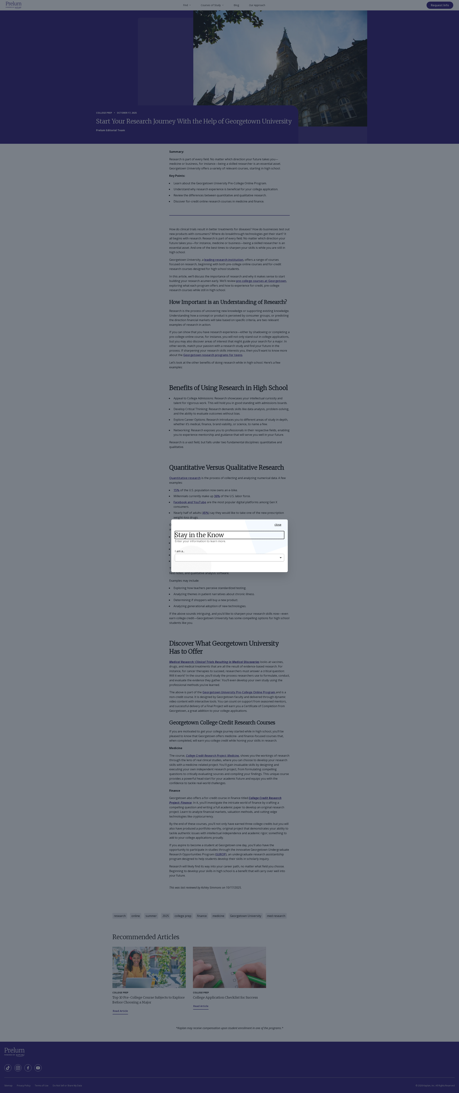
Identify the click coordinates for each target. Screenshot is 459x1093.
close (278, 525)
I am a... (179, 551)
